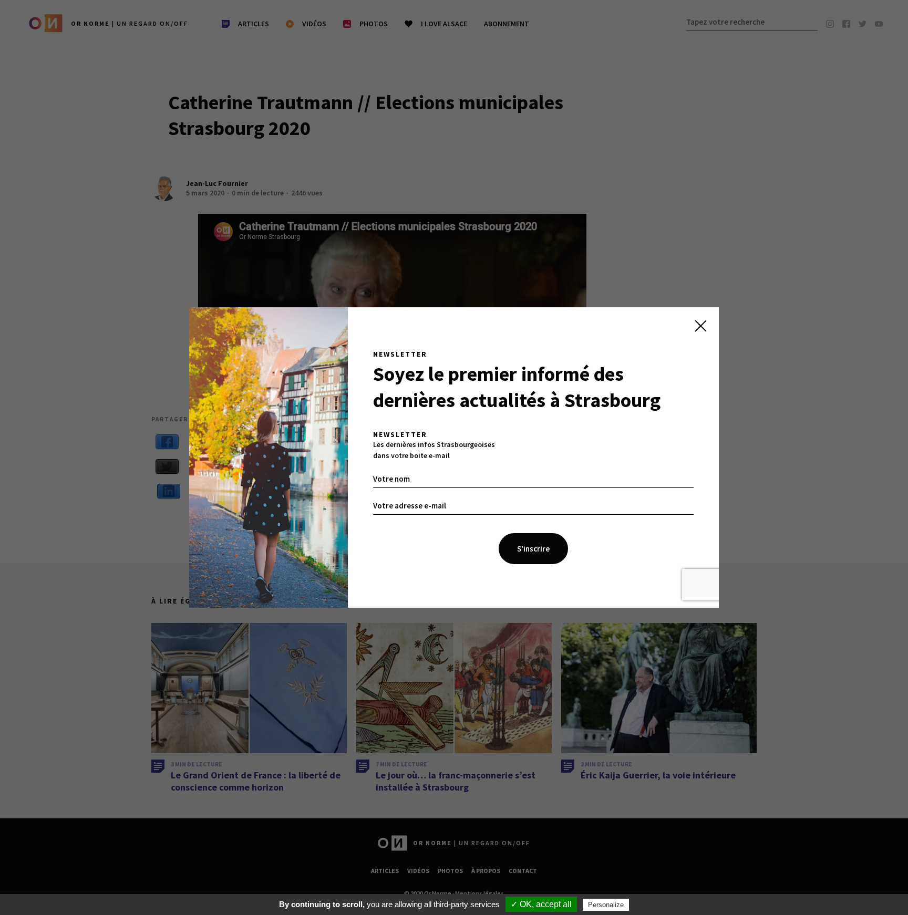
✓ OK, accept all (541, 904)
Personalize (606, 905)
